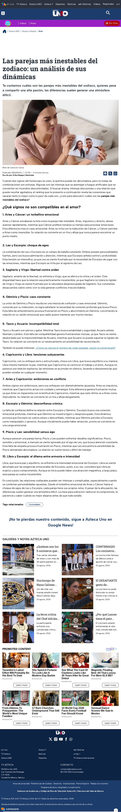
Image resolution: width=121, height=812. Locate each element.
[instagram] (56, 740)
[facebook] (66, 740)
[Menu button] (13, 13)
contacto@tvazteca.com (71, 769)
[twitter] (50, 740)
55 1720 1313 (65, 772)
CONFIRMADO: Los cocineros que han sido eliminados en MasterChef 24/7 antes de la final (107, 549)
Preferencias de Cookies (41, 783)
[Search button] (108, 13)
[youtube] (61, 740)
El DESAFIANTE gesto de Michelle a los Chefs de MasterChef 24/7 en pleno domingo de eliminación (107, 583)
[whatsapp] (70, 739)
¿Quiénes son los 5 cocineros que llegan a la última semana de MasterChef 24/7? (48, 549)
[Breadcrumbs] (6, 31)
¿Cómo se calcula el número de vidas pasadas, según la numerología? (75, 347)
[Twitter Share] (110, 173)
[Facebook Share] (105, 173)
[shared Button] (115, 173)
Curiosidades (34, 504)
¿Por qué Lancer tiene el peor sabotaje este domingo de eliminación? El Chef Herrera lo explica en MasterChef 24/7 (107, 616)
